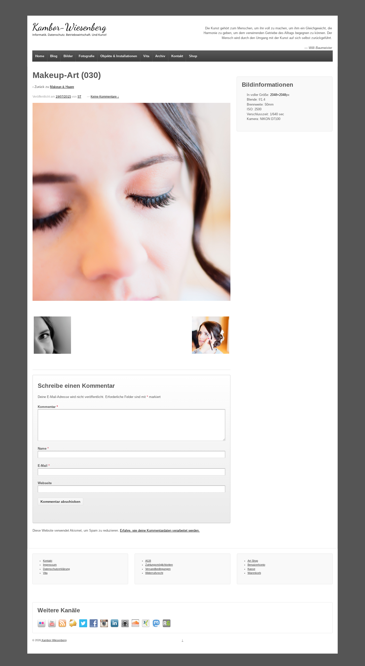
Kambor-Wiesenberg (54, 640)
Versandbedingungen (158, 568)
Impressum (50, 564)
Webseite (45, 483)
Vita (146, 56)
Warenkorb (254, 572)
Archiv (160, 56)
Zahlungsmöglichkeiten (159, 564)
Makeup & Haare (62, 87)
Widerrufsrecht (154, 572)
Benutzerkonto (256, 564)
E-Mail (42, 466)
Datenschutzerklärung (56, 568)
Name (42, 448)
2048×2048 (278, 95)
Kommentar (48, 407)
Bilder (68, 56)
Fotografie (86, 56)
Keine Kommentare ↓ (105, 96)
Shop (193, 56)
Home (39, 56)
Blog (53, 56)
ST (79, 96)
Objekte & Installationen (118, 56)
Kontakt (177, 56)
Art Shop (253, 560)
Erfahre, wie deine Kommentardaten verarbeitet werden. (160, 530)
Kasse (251, 568)
